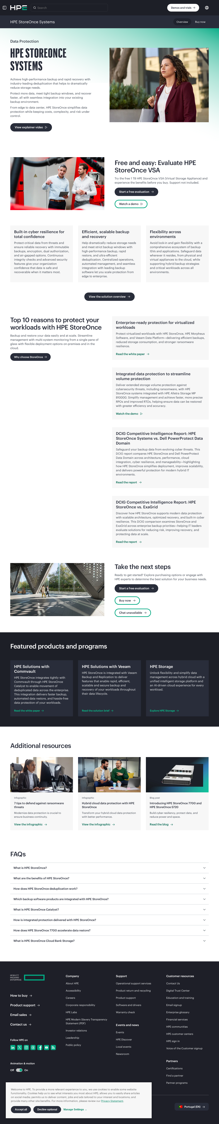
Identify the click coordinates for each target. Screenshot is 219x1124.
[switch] (17, 1070)
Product (22, 1005)
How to (19, 995)
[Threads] (33, 1047)
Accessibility (73, 990)
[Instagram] (26, 1047)
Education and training (180, 997)
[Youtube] (46, 1047)
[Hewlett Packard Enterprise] (18, 7)
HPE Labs (71, 1012)
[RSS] (53, 1047)
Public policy (73, 1045)
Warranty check (125, 1012)
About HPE (72, 983)
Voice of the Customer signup (184, 1048)
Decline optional (47, 1109)
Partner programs (177, 1082)
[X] (19, 1047)
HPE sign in (173, 1041)
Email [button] (18, 1015)
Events (120, 1032)
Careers (70, 997)
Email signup (174, 1005)
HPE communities (177, 1026)
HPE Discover (124, 1039)
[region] (109, 793)
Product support (126, 997)
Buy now (200, 21)
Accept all (21, 1109)
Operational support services (133, 983)
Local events (123, 1046)
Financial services (177, 1019)
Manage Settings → (75, 1109)
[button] (4, 8)
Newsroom (122, 1054)
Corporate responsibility (80, 1005)
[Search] (35, 8)
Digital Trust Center (178, 990)
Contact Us (173, 983)
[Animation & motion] (19, 1070)
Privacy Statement (112, 1101)
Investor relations (76, 1030)
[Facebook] (39, 1047)
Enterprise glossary (177, 1012)
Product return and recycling (133, 990)
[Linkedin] (12, 1047)
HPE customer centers (179, 1033)
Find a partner (174, 1075)
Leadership (72, 1037)
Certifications (174, 1068)
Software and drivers (128, 1005)
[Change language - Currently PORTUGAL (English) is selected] (207, 7)
